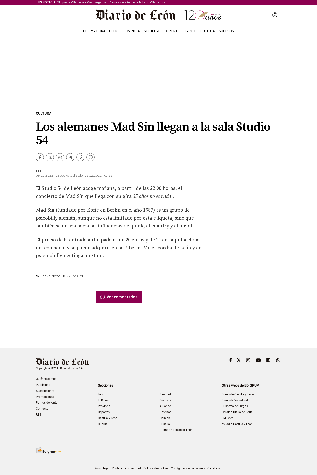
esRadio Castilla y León (237, 424)
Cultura (207, 31)
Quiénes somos (46, 379)
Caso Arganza (96, 2)
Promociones (45, 397)
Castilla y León (107, 418)
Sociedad (152, 31)
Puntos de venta (47, 402)
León (113, 31)
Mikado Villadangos (152, 2)
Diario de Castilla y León (238, 394)
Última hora (94, 31)
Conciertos (52, 276)
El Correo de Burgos (235, 406)
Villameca (77, 2)
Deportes (173, 31)
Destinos (165, 412)
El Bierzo (103, 400)
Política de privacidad (126, 468)
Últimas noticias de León (176, 430)
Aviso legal (102, 468)
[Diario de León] (158, 15)
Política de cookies (155, 468)
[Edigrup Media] (48, 450)
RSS (38, 414)
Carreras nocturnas (123, 2)
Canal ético (214, 468)
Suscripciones (45, 391)
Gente (190, 31)
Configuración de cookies (188, 468)
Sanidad (165, 394)
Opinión (165, 418)
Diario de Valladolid (235, 400)
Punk (66, 276)
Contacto (42, 408)
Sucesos (226, 31)
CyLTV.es (227, 418)
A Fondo (165, 406)
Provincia (131, 31)
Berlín (78, 276)
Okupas (62, 2)
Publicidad (43, 385)
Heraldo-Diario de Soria (237, 412)
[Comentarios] (90, 157)
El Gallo (165, 424)
